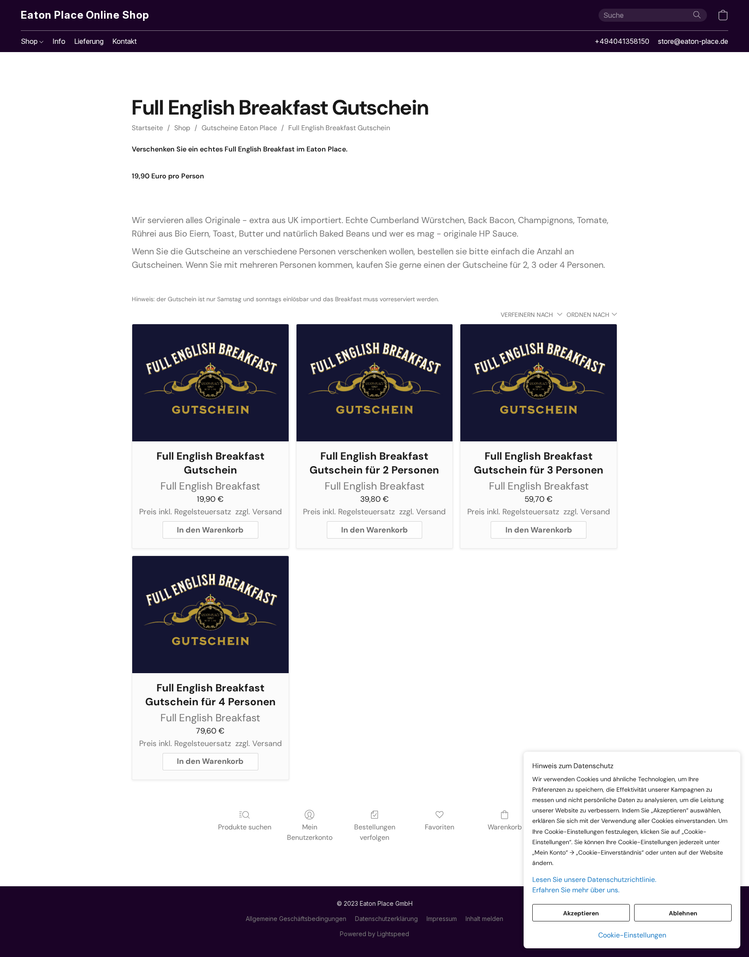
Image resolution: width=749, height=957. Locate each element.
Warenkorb (505, 827)
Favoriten (439, 827)
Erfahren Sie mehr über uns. (575, 890)
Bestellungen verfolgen (374, 832)
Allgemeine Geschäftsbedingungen (296, 918)
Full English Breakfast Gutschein (339, 127)
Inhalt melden (484, 918)
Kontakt (124, 41)
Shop (30, 41)
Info (58, 41)
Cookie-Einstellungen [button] (632, 935)
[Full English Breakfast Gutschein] (210, 383)
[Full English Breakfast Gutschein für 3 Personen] (538, 383)
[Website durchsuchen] (696, 15)
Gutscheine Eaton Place (239, 127)
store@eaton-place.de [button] (693, 41)
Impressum (442, 918)
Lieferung (89, 41)
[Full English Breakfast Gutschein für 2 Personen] (374, 383)
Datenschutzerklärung (386, 918)
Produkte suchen (244, 827)
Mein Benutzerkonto (309, 832)
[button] (85, 15)
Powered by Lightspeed (374, 933)
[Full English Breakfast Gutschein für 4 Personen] (210, 615)
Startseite (147, 127)
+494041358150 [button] (622, 41)
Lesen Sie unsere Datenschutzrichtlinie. (594, 879)
